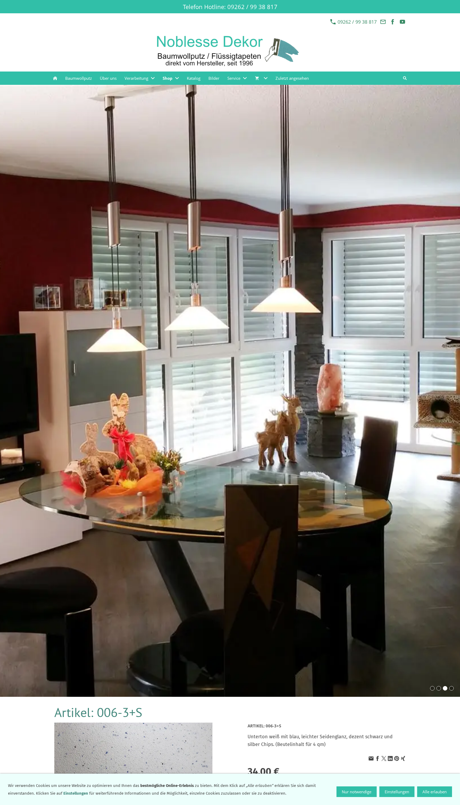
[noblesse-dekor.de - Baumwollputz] (445, 688)
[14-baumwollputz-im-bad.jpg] (432, 688)
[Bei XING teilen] (403, 758)
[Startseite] (55, 78)
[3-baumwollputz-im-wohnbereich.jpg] (439, 688)
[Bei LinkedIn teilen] (390, 758)
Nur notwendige (356, 791)
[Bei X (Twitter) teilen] (384, 758)
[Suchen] (405, 78)
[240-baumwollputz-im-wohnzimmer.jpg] (451, 688)
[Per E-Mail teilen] (371, 758)
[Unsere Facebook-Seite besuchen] (392, 22)
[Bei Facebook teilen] (377, 758)
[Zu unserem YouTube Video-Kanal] (402, 22)
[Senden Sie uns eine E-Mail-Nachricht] (383, 22)
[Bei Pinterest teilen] (396, 758)
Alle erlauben (434, 791)
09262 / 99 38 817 (356, 22)
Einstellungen (397, 791)
